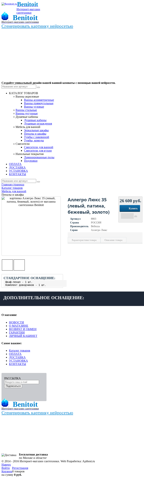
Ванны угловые (34, 106)
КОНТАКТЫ (17, 364)
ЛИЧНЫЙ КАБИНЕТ (23, 335)
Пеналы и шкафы (35, 133)
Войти (6, 468)
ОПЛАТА (15, 353)
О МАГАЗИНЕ (18, 325)
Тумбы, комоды (34, 140)
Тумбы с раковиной (36, 137)
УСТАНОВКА (18, 360)
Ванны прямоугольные (38, 103)
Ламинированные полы (39, 157)
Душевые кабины (35, 120)
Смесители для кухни (38, 150)
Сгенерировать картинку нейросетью (37, 26)
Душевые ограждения (38, 123)
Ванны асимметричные (39, 99)
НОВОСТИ (16, 322)
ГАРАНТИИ (17, 332)
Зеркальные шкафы (36, 130)
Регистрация (20, 468)
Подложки (31, 160)
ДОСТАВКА (17, 357)
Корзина (7, 471)
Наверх (6, 464)
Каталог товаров (19, 350)
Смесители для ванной (38, 147)
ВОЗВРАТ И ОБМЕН (23, 329)
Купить (133, 208)
